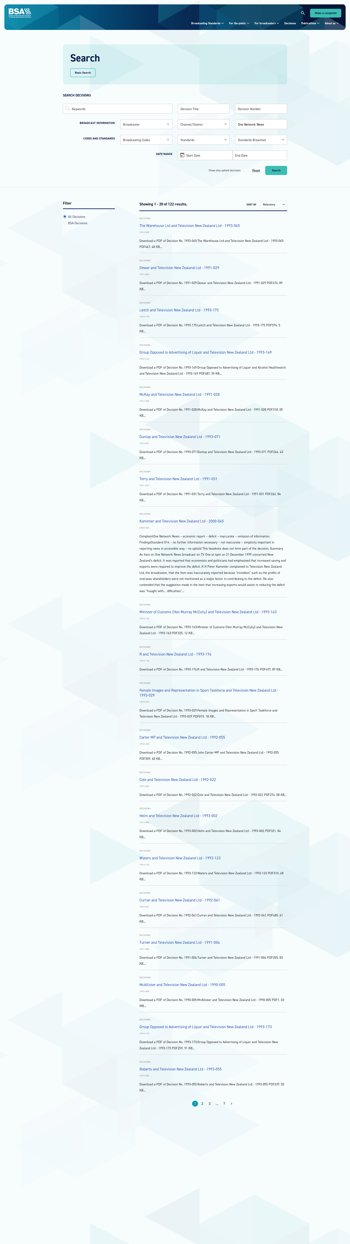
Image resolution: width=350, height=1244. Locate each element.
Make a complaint (326, 13)
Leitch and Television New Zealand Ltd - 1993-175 (179, 310)
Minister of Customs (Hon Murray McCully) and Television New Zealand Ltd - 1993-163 (208, 612)
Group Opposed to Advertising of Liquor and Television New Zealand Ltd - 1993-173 (205, 1027)
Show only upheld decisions (225, 170)
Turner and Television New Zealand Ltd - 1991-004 (179, 942)
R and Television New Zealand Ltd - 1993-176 (175, 654)
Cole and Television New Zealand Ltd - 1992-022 (177, 779)
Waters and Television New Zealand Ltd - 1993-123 (180, 858)
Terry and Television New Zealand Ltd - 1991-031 (178, 479)
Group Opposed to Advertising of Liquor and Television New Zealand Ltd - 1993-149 (205, 352)
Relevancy (269, 204)
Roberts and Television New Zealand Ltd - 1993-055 (180, 1069)
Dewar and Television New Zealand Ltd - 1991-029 (179, 267)
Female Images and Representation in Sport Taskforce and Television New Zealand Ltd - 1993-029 (208, 692)
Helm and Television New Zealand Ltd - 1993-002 (178, 815)
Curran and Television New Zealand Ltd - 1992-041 (179, 900)
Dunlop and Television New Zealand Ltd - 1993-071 (179, 436)
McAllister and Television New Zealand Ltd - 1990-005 (182, 984)
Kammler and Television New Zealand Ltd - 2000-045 (181, 521)
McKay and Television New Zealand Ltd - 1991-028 (179, 394)
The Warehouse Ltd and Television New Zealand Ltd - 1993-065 (189, 225)
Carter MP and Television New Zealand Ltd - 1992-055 (182, 737)
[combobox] (146, 124)
